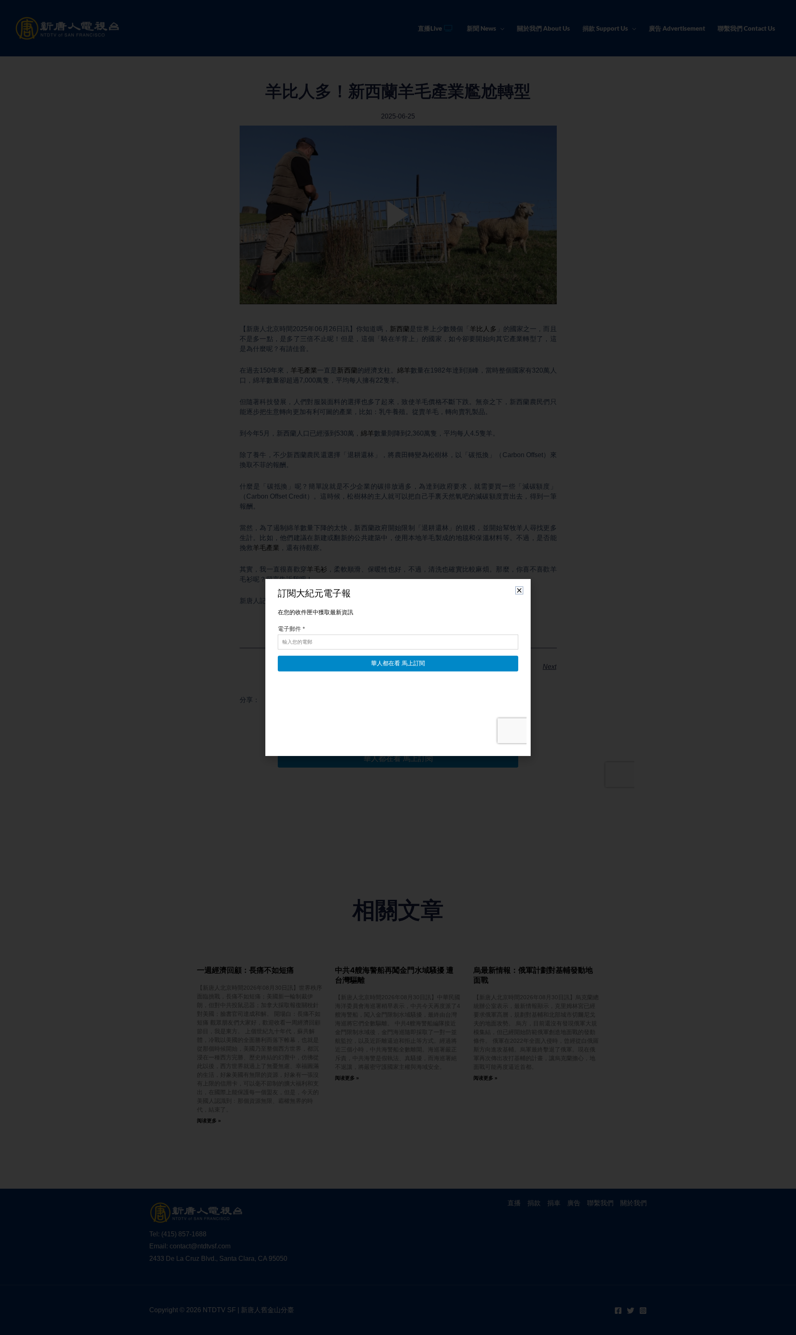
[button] (519, 590)
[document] (398, 667)
